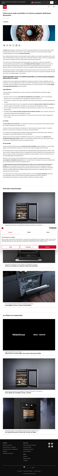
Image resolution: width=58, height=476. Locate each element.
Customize (28, 247)
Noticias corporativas (16, 352)
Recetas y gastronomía (33, 430)
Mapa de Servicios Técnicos (29, 445)
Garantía (5, 451)
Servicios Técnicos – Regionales (10, 449)
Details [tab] (29, 232)
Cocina (4, 10)
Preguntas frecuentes (8, 453)
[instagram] (52, 443)
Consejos (5, 21)
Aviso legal (19, 471)
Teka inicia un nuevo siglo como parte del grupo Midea (23, 353)
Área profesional (27, 451)
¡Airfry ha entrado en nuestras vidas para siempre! (21, 266)
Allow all (47, 247)
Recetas (24, 430)
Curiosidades (20, 225)
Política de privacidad (27, 471)
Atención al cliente (7, 445)
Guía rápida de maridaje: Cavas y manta (18, 393)
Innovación (8, 264)
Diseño (23, 264)
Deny (10, 247)
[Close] (55, 2)
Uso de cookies (37, 471)
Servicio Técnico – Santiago (9, 447)
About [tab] (48, 232)
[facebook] (49, 443)
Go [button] (51, 2)
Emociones (14, 225)
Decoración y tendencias (36, 225)
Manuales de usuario (28, 449)
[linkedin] (52, 446)
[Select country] (51, 6)
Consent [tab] (10, 232)
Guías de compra (27, 447)
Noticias (25, 456)
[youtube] (49, 446)
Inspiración (8, 225)
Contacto (25, 460)
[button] (40, 2)
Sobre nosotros (26, 458)
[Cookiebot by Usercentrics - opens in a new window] (50, 228)
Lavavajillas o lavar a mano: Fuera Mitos (18, 305)
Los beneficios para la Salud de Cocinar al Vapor (20, 432)
